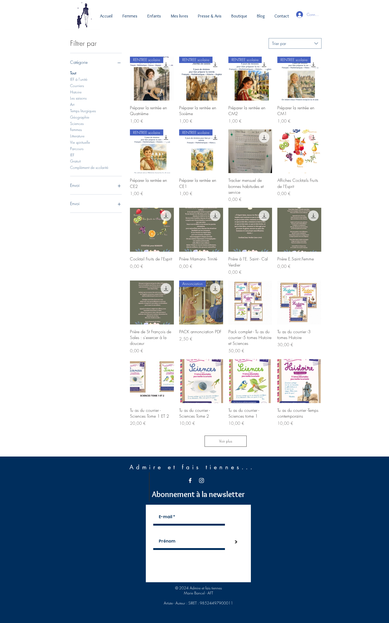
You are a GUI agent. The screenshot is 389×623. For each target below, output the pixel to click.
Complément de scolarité (89, 167)
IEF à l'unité (78, 79)
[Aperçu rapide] (250, 151)
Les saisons (78, 98)
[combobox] (295, 43)
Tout (73, 72)
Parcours (76, 148)
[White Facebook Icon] (190, 480)
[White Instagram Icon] (201, 480)
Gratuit (75, 161)
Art (72, 104)
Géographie (79, 117)
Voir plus (225, 441)
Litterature (77, 135)
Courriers (77, 85)
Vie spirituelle (80, 142)
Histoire (76, 91)
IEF (72, 154)
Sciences (77, 123)
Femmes (76, 129)
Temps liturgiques (83, 110)
